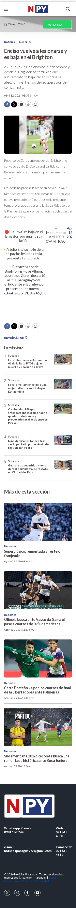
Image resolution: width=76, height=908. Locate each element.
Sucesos (13, 355)
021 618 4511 (64, 850)
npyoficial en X (15, 337)
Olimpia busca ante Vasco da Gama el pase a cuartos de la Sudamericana (34, 621)
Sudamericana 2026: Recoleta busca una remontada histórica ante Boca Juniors (37, 758)
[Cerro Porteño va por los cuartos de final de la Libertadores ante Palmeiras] (38, 658)
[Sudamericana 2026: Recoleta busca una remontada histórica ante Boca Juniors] (38, 727)
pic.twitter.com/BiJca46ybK (23, 293)
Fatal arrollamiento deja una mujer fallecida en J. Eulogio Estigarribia (27, 388)
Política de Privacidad (35, 881)
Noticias (9, 42)
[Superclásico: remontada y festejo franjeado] (38, 522)
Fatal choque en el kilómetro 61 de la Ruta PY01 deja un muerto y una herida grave (27, 363)
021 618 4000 (61, 832)
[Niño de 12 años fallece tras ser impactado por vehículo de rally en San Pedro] (63, 440)
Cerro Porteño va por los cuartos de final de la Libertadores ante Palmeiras (37, 690)
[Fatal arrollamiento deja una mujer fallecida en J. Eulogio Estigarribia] (63, 384)
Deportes (25, 42)
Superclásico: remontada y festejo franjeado (32, 553)
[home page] (38, 9)
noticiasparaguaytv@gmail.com (28, 849)
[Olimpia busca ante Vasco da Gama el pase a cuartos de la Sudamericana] (38, 590)
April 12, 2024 (70, 232)
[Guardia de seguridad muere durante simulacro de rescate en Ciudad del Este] (63, 465)
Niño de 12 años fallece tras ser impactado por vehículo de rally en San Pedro (28, 444)
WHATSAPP (57, 25)
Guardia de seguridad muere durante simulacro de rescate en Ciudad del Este (28, 469)
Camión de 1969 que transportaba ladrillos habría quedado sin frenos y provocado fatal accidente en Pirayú (28, 416)
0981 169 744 (18, 830)
